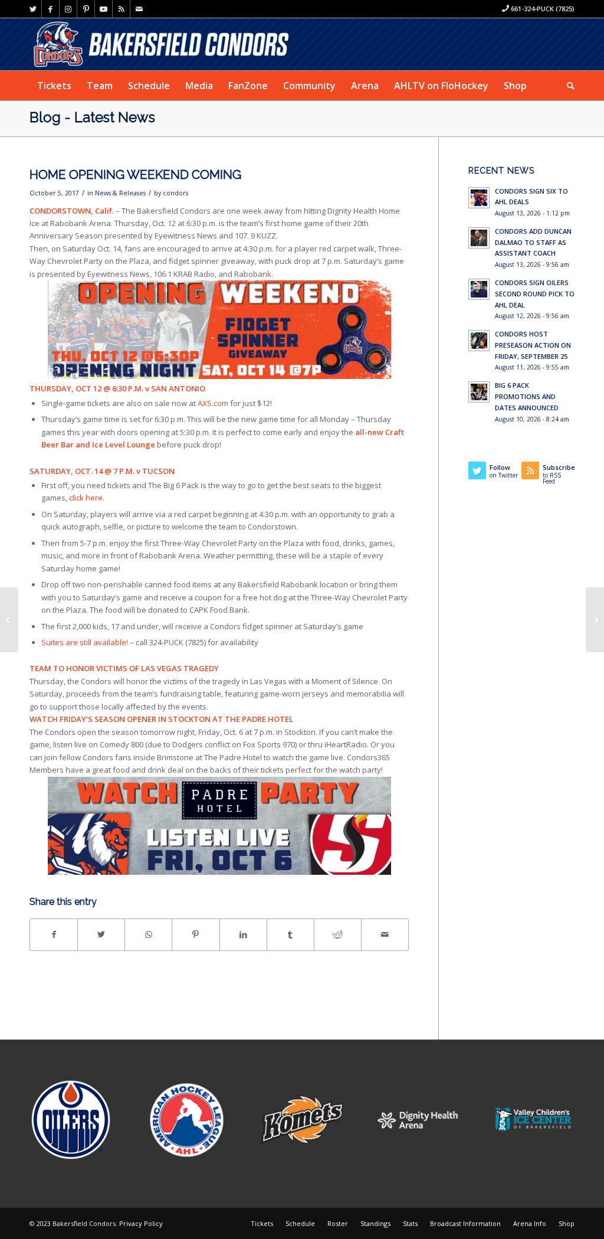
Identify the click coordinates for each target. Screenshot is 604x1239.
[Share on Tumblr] (290, 934)
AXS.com (213, 403)
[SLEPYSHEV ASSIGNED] (9, 619)
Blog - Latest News (92, 117)
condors (175, 193)
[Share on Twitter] (101, 934)
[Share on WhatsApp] (148, 934)
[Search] (567, 85)
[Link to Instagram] (68, 9)
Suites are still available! (84, 642)
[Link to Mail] (139, 9)
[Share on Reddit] (337, 934)
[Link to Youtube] (103, 9)
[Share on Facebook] (53, 934)
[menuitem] (54, 85)
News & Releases (120, 193)
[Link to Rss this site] (121, 9)
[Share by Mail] (385, 934)
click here (86, 497)
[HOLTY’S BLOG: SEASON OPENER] (595, 619)
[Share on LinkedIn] (243, 934)
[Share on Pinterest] (195, 934)
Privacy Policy (141, 1223)
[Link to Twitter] (32, 9)
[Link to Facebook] (50, 9)
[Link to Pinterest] (85, 9)
